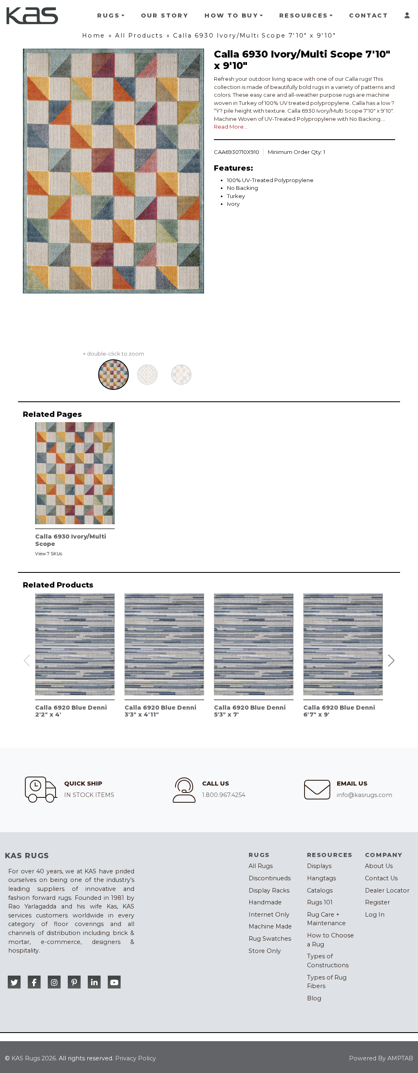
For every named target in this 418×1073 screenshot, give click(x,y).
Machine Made (270, 926)
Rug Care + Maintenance (326, 919)
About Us (379, 866)
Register (377, 902)
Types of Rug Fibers (327, 982)
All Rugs (261, 866)
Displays (319, 866)
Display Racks (269, 890)
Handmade (265, 902)
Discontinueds (270, 878)
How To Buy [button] (231, 15)
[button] (391, 660)
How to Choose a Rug (330, 940)
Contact (368, 15)
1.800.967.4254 (223, 795)
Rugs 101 (320, 902)
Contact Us (381, 878)
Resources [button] (303, 15)
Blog (314, 998)
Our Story (165, 15)
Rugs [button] (108, 15)
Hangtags (321, 878)
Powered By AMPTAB (381, 1058)
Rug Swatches (270, 938)
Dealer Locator (387, 890)
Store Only (265, 951)
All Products (139, 35)
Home (93, 35)
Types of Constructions (328, 961)
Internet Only (269, 914)
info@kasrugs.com (364, 795)
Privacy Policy (135, 1058)
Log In (375, 914)
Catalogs (320, 890)
